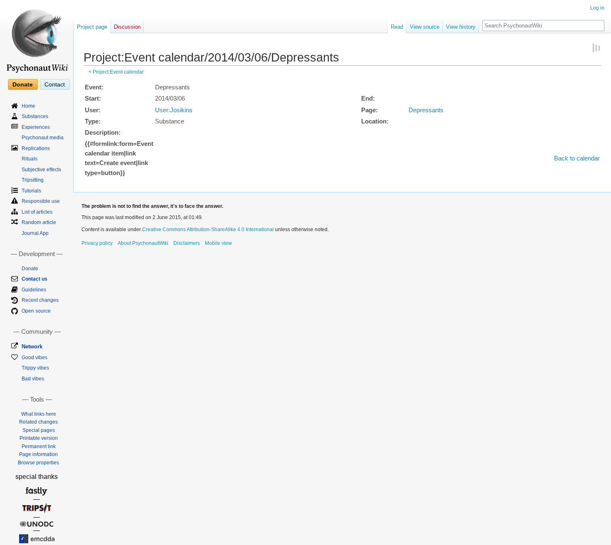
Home (28, 106)
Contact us (34, 279)
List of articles (37, 212)
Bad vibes (33, 379)
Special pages (38, 430)
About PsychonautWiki (143, 243)
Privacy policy (97, 243)
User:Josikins (173, 110)
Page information (38, 454)
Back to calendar (577, 158)
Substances (35, 116)
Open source (36, 311)
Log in (597, 8)
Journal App (35, 233)
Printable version (39, 438)
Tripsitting (33, 180)
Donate (22, 84)
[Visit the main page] (36, 37)
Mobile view (218, 243)
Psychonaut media (43, 138)
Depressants (426, 110)
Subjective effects (41, 170)
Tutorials (31, 191)
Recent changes (40, 300)
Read (397, 27)
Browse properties (38, 463)
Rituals (29, 159)
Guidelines (34, 290)
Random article (39, 222)
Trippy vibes (35, 368)
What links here (38, 414)
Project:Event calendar (118, 71)
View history (460, 27)
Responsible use (41, 201)
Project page (92, 27)
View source (424, 27)
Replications (36, 148)
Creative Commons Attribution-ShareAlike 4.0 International (208, 229)
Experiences (36, 127)
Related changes (38, 422)
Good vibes (34, 357)
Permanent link (39, 446)
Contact (54, 84)
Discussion (127, 27)
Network (32, 346)
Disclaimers (186, 243)
